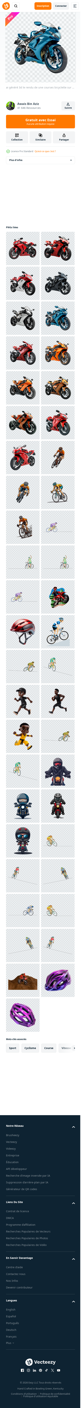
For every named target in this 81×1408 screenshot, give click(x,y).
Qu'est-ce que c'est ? (45, 151)
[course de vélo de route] (23, 1050)
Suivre (68, 107)
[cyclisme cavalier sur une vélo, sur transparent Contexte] (23, 701)
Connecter (61, 5)
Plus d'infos (15, 160)
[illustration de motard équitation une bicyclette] (23, 1328)
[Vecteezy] (6, 6)
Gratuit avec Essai (40, 122)
